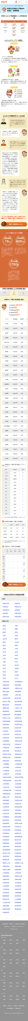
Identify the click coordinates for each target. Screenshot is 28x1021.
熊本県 (24, 995)
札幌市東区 (5, 606)
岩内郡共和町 (6, 727)
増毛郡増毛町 (18, 793)
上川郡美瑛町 (18, 774)
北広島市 (17, 675)
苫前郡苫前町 (18, 797)
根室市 (16, 658)
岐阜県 (17, 963)
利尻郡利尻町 (18, 813)
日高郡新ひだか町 (19, 863)
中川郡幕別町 (18, 882)
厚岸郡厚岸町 (18, 896)
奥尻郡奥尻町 (18, 704)
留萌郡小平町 (6, 797)
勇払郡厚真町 (18, 846)
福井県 (24, 959)
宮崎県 (11, 999)
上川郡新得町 (6, 872)
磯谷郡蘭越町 (18, 714)
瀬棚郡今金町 (6, 708)
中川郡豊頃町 (18, 886)
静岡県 (24, 963)
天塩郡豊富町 (18, 810)
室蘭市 (16, 629)
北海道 (4, 939)
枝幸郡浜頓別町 (18, 807)
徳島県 (11, 986)
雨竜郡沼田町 (18, 760)
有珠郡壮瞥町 (18, 843)
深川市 (4, 668)
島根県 (11, 982)
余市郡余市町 (6, 737)
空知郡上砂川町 (6, 744)
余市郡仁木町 (18, 734)
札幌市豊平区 (6, 610)
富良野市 (17, 668)
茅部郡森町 (5, 695)
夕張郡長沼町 (6, 747)
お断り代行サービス (14, 928)
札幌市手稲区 (6, 616)
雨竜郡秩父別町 (6, 757)
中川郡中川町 (18, 790)
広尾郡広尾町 (6, 882)
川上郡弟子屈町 (6, 902)
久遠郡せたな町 (18, 708)
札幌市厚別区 (18, 613)
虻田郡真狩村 (18, 718)
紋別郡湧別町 (6, 833)
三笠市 (4, 658)
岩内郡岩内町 (18, 727)
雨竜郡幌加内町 (6, 793)
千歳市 (4, 662)
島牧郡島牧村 (6, 711)
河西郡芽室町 (6, 876)
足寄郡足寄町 (18, 889)
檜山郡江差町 (18, 698)
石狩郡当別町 (6, 681)
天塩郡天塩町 (18, 803)
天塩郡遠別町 (6, 803)
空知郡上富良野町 (7, 777)
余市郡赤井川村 (18, 737)
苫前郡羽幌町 (6, 800)
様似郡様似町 (18, 859)
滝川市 (16, 662)
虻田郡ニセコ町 (6, 718)
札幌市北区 (17, 603)
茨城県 (4, 949)
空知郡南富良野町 (7, 780)
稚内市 (4, 645)
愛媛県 (24, 986)
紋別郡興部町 (6, 836)
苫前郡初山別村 (18, 800)
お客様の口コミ (7, 926)
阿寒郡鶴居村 (18, 902)
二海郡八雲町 (18, 695)
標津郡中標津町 (6, 909)
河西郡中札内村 (18, 876)
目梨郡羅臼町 (6, 912)
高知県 (4, 989)
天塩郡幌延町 (6, 816)
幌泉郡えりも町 (6, 863)
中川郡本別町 (6, 889)
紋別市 (16, 652)
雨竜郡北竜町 (6, 760)
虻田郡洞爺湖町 (6, 849)
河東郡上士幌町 (6, 869)
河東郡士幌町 (18, 866)
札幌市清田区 (18, 616)
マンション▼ (4, 294)
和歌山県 (17, 976)
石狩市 (4, 678)
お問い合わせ (10, 1005)
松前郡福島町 (18, 685)
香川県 (17, 986)
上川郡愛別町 (6, 770)
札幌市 (3, 599)
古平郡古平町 (6, 734)
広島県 (24, 982)
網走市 (16, 639)
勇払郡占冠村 (18, 780)
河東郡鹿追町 (18, 869)
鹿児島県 (17, 999)
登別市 (4, 671)
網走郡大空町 (18, 840)
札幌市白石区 (18, 606)
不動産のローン (12, 923)
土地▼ (23, 294)
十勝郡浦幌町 (18, 892)
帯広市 (16, 632)
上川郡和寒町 (6, 784)
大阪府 (24, 972)
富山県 (11, 959)
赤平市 (4, 652)
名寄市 (16, 655)
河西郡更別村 (6, 879)
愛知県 (4, 966)
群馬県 (17, 949)
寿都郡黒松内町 (6, 714)
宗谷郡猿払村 (6, 807)
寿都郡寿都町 (18, 711)
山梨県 (4, 963)
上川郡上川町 (18, 770)
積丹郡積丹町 (18, 731)
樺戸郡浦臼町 (18, 751)
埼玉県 (24, 949)
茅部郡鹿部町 (18, 691)
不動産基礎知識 (5, 923)
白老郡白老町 (6, 846)
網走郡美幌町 (18, 816)
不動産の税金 (17, 923)
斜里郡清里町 (6, 823)
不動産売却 (23, 923)
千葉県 (4, 953)
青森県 (11, 939)
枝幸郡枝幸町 (6, 810)
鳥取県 (4, 982)
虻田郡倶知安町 (18, 724)
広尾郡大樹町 (18, 879)
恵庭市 (16, 671)
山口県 (4, 986)
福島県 (17, 943)
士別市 (4, 655)
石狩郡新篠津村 (18, 681)
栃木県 (11, 949)
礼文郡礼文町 (6, 813)
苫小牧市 (17, 642)
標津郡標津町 (18, 909)
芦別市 (4, 648)
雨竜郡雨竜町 (18, 757)
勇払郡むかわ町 (6, 853)
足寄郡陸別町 (6, 892)
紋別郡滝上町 (18, 833)
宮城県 (24, 939)
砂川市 (4, 665)
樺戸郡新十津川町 (7, 754)
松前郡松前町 (6, 685)
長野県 (11, 963)
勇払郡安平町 (18, 849)
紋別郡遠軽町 (18, 830)
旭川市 (4, 629)
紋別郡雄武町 (6, 840)
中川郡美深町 (18, 787)
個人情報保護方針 (10, 1008)
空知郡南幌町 (6, 741)
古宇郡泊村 (5, 731)
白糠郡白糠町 (6, 905)
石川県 (17, 959)
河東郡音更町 (6, 866)
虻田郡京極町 (6, 724)
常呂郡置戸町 (18, 826)
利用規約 (15, 1005)
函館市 (4, 625)
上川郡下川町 (6, 787)
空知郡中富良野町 (19, 777)
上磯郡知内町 (6, 688)
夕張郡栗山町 (18, 747)
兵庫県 (4, 976)
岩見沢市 (5, 639)
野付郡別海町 (18, 905)
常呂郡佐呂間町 (6, 830)
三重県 (4, 972)
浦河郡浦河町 (6, 859)
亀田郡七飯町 (6, 691)
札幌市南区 (17, 610)
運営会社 (4, 1005)
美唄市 (16, 645)
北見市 (4, 635)
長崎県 (17, 995)
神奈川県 (17, 953)
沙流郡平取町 (6, 856)
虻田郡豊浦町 (6, 843)
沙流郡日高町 (18, 853)
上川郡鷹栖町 (6, 764)
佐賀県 (11, 995)
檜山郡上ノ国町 (6, 701)
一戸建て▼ (14, 294)
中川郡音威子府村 (7, 790)
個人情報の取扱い (21, 1005)
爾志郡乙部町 (6, 704)
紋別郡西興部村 (18, 836)
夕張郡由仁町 (18, 744)
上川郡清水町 (18, 872)
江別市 (16, 648)
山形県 (11, 943)
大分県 (4, 999)
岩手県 (17, 939)
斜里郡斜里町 (18, 820)
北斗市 (16, 678)
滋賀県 (11, 972)
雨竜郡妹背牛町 (18, 754)
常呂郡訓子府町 (6, 826)
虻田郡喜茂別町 (18, 721)
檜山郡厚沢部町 (18, 701)
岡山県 (17, 982)
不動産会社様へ (18, 1008)
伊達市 (4, 675)
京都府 (17, 972)
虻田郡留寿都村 (6, 721)
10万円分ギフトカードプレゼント (17, 926)
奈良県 (11, 976)
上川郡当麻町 (6, 767)
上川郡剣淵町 (18, 784)
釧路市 (4, 632)
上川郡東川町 (6, 774)
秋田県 (4, 943)
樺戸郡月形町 (6, 751)
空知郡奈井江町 (18, 741)
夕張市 (16, 635)
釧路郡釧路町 (6, 896)
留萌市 (4, 642)
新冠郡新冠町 (18, 856)
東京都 (11, 953)
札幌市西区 (5, 613)
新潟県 (4, 959)
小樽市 (16, 625)
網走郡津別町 (6, 820)
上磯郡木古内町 (18, 688)
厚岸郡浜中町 (6, 899)
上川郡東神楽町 (18, 764)
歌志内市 (17, 665)
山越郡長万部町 (6, 698)
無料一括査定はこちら (16, 224)
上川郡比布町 (18, 767)
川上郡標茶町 (18, 899)
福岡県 (4, 995)
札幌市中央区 (6, 603)
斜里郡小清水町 (18, 823)
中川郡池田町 (6, 886)
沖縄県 (24, 999)
